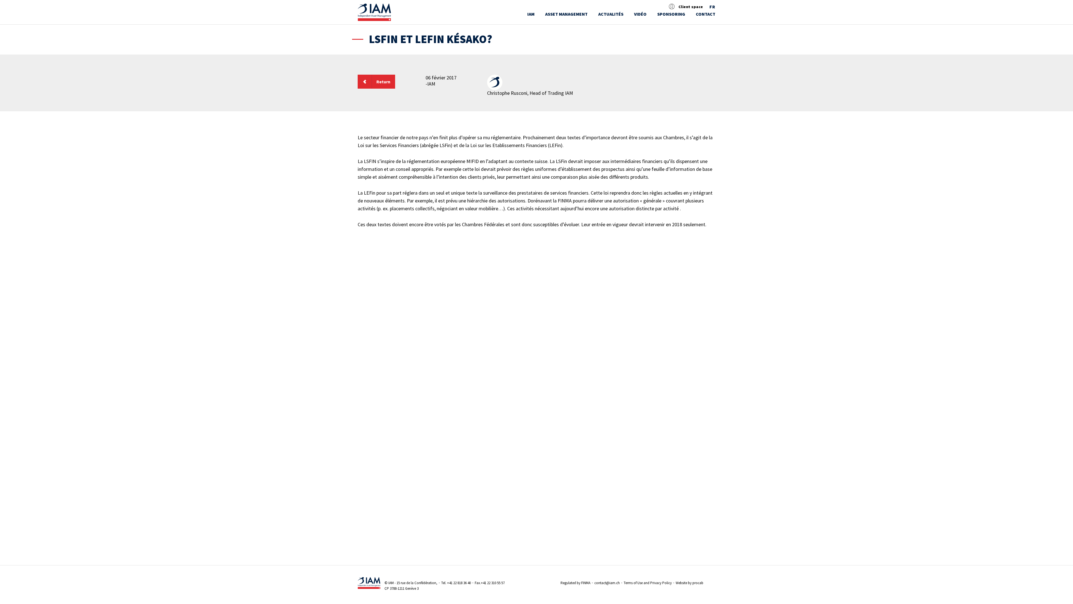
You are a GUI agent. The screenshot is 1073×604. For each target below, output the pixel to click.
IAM (531, 14)
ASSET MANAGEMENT (566, 14)
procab (697, 583)
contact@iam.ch (607, 583)
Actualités (610, 14)
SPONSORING (671, 14)
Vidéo (640, 14)
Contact (705, 14)
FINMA (585, 583)
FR (712, 7)
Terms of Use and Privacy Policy (648, 583)
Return (383, 81)
